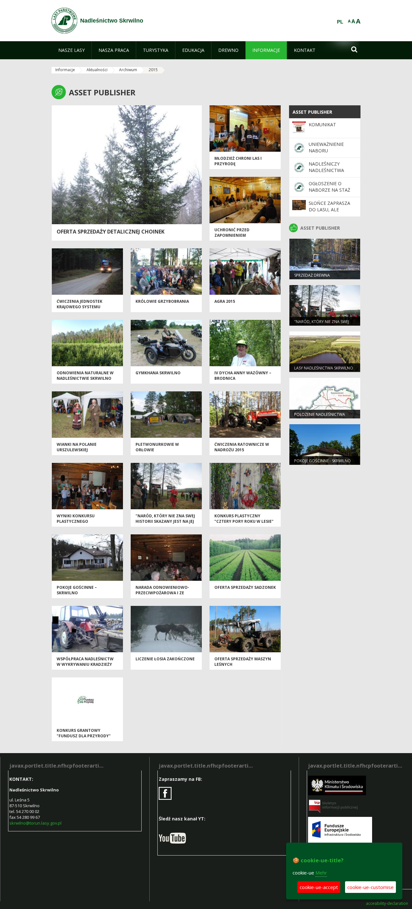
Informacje (65, 69)
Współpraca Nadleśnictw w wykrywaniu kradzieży (85, 661)
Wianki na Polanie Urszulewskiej (77, 447)
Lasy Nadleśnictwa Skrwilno (323, 368)
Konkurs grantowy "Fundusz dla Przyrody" (84, 733)
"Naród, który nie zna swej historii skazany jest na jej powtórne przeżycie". (165, 521)
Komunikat (322, 124)
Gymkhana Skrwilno (158, 373)
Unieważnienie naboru (326, 147)
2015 (153, 69)
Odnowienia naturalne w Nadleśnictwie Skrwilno (85, 375)
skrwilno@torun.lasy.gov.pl (35, 823)
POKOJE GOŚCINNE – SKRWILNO (77, 590)
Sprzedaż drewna (312, 275)
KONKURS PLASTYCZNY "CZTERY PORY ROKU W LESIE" (244, 518)
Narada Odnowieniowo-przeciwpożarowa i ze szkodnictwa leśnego (162, 593)
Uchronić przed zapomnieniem (231, 232)
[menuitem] (71, 50)
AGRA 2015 (224, 301)
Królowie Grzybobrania (162, 301)
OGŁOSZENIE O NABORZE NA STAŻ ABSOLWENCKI (329, 190)
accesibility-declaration (387, 903)
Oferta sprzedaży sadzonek (245, 587)
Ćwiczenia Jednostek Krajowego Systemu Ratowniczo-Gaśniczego (84, 307)
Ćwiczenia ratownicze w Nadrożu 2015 (241, 447)
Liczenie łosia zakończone (165, 659)
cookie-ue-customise (370, 887)
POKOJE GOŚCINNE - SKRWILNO (322, 461)
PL (340, 21)
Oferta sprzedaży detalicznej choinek (110, 231)
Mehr (321, 872)
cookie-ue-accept (319, 887)
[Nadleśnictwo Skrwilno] (64, 20)
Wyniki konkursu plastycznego (76, 518)
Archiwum (128, 69)
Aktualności (97, 69)
